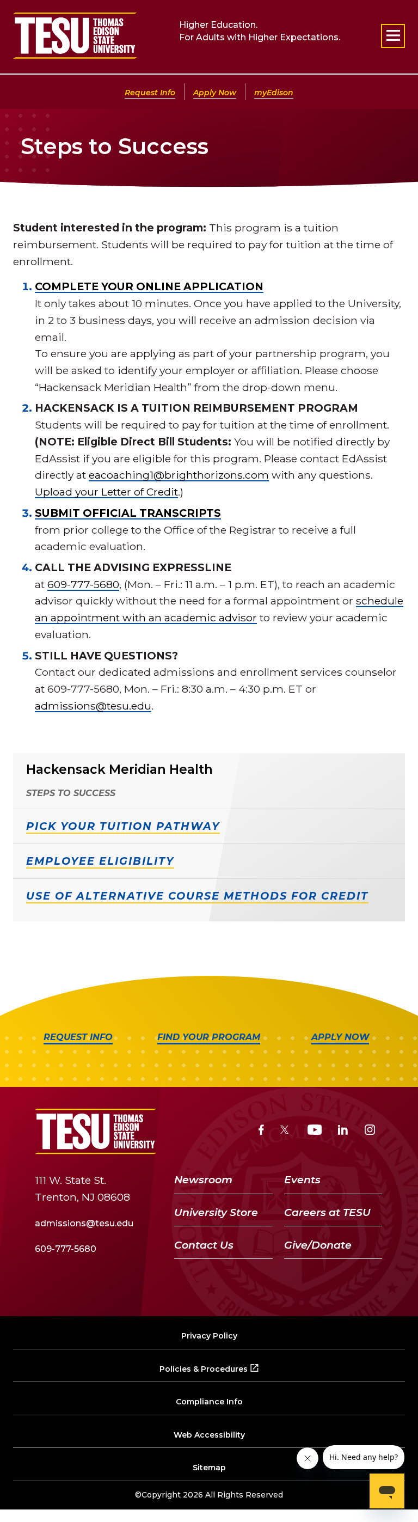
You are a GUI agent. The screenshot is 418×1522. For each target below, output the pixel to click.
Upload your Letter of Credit (106, 491)
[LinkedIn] (343, 1131)
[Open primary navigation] (393, 36)
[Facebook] (261, 1131)
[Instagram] (370, 1131)
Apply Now (214, 92)
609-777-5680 (83, 584)
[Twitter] (285, 1131)
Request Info (150, 92)
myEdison (273, 92)
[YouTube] (315, 1131)
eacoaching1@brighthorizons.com (179, 474)
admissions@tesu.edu (93, 705)
